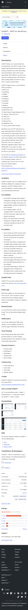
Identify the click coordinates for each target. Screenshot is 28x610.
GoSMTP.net (12, 157)
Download (5, 37)
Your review (4, 529)
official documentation (17, 155)
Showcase (18, 549)
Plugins (17, 554)
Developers (4, 567)
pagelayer (7, 467)
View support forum (6, 540)
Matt (3, 577)
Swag (17, 570)
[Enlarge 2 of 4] (24, 405)
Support (5, 55)
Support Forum (8, 446)
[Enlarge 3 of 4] (11, 412)
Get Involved (18, 562)
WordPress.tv (5, 570)
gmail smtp (15, 496)
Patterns (17, 557)
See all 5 (24, 492)
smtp (16, 499)
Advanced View (5, 503)
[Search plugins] (17, 17)
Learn (3, 562)
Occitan (7, 589)
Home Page (4, 174)
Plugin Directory (5, 6)
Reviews (5, 47)
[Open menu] (25, 2)
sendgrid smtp (22, 496)
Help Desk (6, 444)
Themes (17, 552)
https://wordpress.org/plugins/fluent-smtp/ (13, 384)
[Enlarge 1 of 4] (11, 405)
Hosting (3, 554)
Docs (5, 442)
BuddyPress (5, 583)
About (3, 549)
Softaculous (7, 34)
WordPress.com (6, 575)
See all (25, 529)
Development (6, 51)
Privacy (3, 557)
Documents (18, 174)
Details (5, 43)
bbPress (4, 580)
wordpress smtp (22, 499)
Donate (17, 567)
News (3, 552)
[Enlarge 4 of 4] (24, 419)
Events (17, 565)
